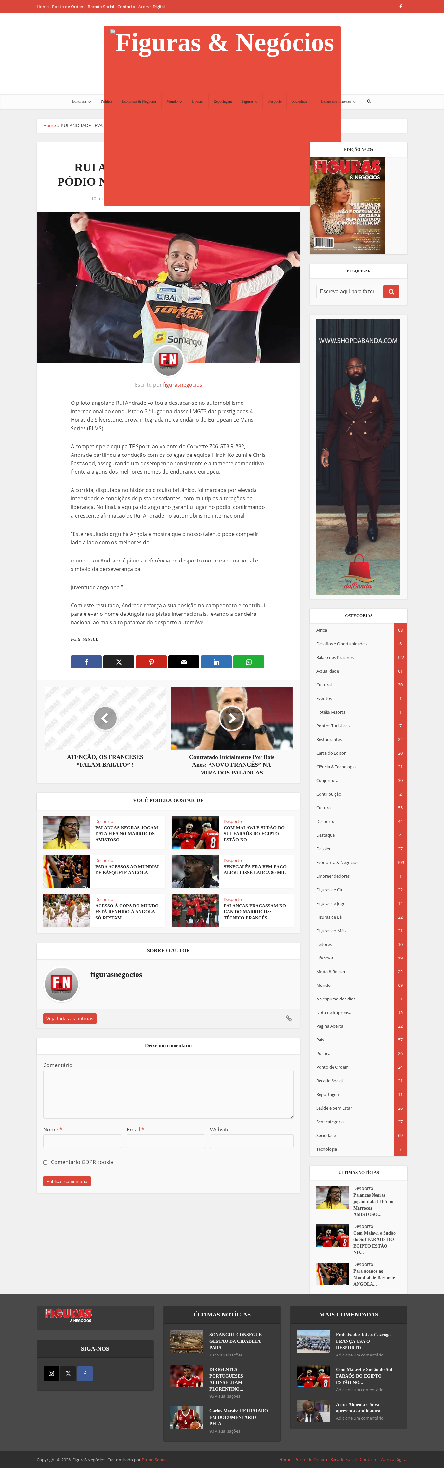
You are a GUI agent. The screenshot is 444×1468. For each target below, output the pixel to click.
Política (106, 101)
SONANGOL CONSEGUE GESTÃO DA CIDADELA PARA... (235, 1341)
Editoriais (79, 101)
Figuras (248, 101)
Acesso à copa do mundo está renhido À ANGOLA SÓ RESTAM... (127, 912)
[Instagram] (51, 1373)
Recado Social (101, 6)
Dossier (198, 101)
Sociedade (299, 101)
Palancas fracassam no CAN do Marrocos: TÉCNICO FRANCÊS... (255, 912)
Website (220, 1129)
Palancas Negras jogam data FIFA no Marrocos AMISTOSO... (126, 834)
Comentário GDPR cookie (82, 1162)
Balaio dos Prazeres (336, 101)
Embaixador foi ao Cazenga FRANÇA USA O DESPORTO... (363, 1341)
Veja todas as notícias (69, 1018)
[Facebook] (85, 1373)
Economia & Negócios (139, 101)
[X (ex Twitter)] (68, 1373)
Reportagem (223, 101)
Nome (52, 1129)
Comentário (57, 1065)
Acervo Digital (151, 6)
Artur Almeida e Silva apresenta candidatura (358, 1407)
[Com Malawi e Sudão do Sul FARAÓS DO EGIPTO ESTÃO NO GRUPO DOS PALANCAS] (334, 1235)
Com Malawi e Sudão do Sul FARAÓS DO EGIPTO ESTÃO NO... (254, 834)
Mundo (172, 101)
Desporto (275, 101)
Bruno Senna (154, 1459)
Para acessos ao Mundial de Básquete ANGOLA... (374, 1278)
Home (43, 6)
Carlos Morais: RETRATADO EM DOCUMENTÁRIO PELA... (238, 1417)
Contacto (126, 6)
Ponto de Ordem (68, 6)
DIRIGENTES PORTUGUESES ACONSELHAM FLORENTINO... (226, 1379)
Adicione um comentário (360, 1355)
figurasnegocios (182, 384)
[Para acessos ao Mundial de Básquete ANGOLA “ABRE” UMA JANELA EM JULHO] (334, 1274)
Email (135, 1129)
